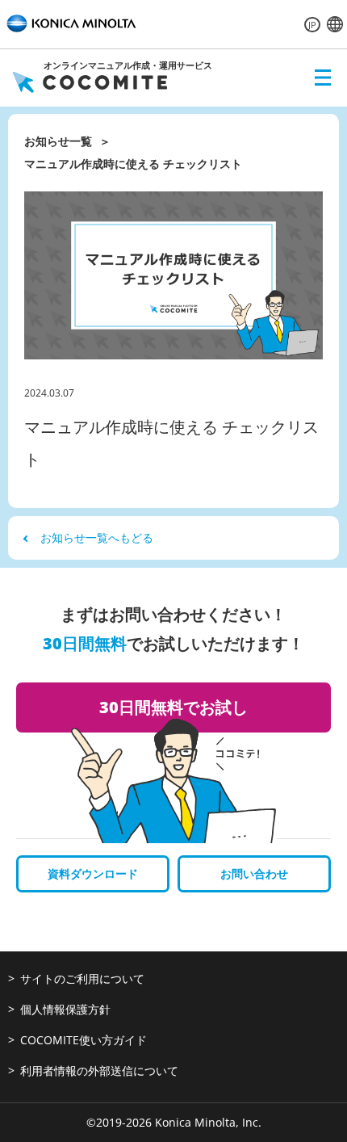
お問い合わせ (254, 873)
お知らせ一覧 (58, 141)
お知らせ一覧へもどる (96, 537)
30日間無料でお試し (173, 707)
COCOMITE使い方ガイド (83, 1040)
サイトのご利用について (82, 978)
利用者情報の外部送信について (99, 1070)
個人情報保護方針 (65, 1009)
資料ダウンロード (93, 873)
